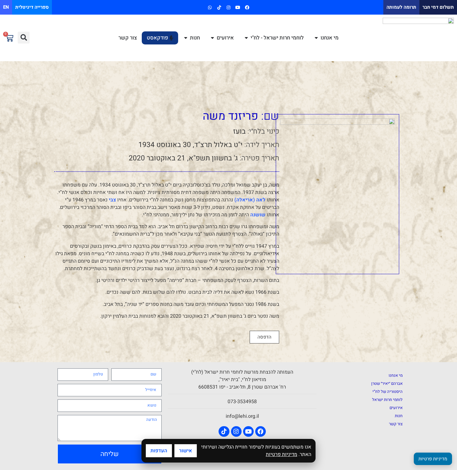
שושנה (257, 215)
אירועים (396, 408)
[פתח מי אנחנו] (316, 38)
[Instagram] (228, 7)
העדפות (158, 450)
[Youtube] (238, 7)
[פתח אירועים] (212, 38)
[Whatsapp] (210, 7)
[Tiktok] (219, 7)
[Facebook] (247, 7)
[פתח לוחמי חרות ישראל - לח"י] (246, 38)
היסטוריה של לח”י (387, 391)
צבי (112, 200)
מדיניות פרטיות (281, 454)
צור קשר (396, 424)
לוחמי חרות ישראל (387, 400)
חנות (399, 416)
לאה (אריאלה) (249, 200)
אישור (185, 450)
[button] (24, 38)
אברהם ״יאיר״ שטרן (387, 383)
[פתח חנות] (185, 38)
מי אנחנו (396, 375)
